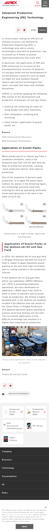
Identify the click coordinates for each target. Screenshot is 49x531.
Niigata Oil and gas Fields (15, 374)
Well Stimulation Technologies (16, 141)
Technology (8, 468)
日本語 (33, 30)
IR (3, 484)
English (42, 30)
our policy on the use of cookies (19, 515)
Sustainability (9, 476)
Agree (24, 526)
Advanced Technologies (19, 393)
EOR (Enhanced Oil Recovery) (17, 137)
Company (7, 451)
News (5, 493)
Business (7, 460)
